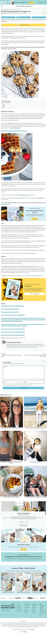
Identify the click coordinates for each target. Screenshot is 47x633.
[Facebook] (38, 2)
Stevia (3, 104)
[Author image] (1, 13)
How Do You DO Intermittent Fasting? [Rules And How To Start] (35, 497)
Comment (5, 366)
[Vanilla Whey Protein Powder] (8, 583)
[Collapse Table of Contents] (44, 101)
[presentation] (11, 412)
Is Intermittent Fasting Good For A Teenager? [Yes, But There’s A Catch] (35, 355)
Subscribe (3, 2)
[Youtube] (45, 2)
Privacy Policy (27, 629)
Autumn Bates (6, 13)
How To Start (27, 605)
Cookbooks (19, 609)
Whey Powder (19, 605)
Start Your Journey (34, 293)
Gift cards (19, 610)
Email (26, 382)
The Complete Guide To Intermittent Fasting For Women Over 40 (11, 428)
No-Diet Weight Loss (17, 337)
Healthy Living (11, 337)
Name (4, 382)
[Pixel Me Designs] (25, 632)
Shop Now (34, 218)
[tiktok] (43, 2)
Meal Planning (42, 605)
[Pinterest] (42, 2)
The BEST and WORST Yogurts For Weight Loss (11, 497)
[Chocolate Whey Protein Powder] (23, 583)
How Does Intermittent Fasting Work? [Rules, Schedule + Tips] (35, 428)
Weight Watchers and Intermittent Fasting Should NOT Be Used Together (11, 463)
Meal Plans (19, 607)
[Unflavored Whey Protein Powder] (39, 583)
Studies (3, 107)
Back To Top (32, 629)
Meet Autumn (23, 525)
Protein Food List (43, 610)
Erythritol (3, 105)
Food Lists (6, 337)
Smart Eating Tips (23, 337)
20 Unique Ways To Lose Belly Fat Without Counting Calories (11, 355)
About (23, 629)
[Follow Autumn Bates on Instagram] (7, 349)
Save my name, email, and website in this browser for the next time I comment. (18, 385)
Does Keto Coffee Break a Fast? (35, 462)
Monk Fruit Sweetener (6, 102)
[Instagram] (40, 2)
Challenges (26, 607)
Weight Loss (34, 605)
